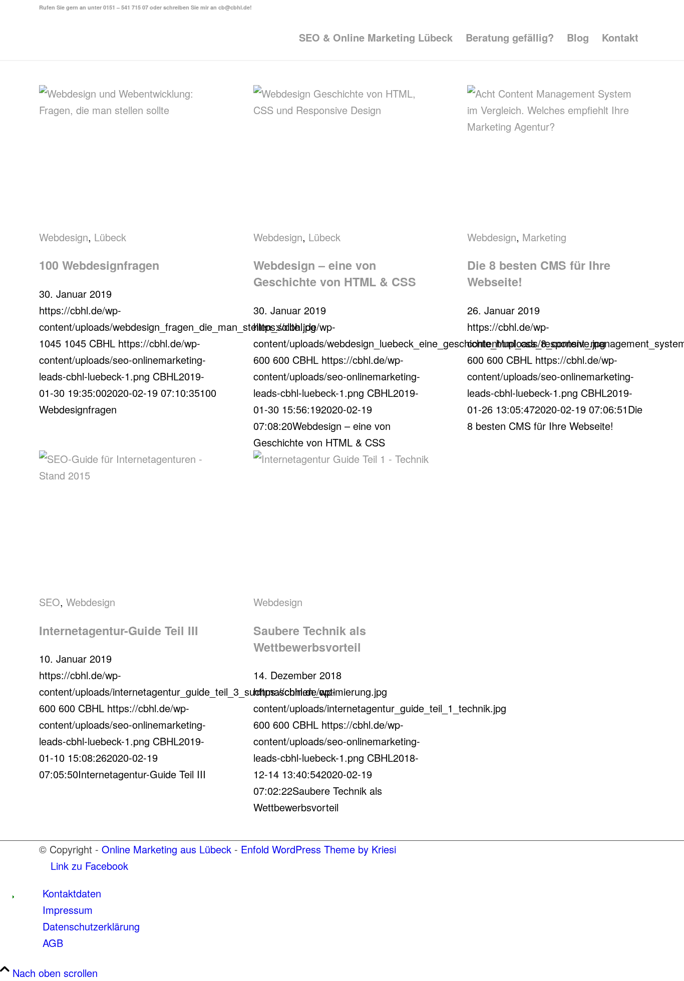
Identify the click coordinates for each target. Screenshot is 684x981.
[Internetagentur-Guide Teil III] (128, 475)
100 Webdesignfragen (99, 265)
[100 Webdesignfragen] (128, 110)
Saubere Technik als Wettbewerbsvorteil (309, 638)
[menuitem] (375, 37)
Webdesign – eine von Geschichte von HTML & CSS (334, 273)
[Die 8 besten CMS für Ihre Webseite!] (556, 126)
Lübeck (110, 237)
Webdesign (63, 237)
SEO (49, 602)
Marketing (544, 237)
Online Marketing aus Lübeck (166, 849)
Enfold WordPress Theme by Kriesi (318, 849)
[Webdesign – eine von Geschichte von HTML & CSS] (342, 110)
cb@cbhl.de (234, 7)
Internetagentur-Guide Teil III (118, 630)
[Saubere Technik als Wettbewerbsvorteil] (342, 458)
